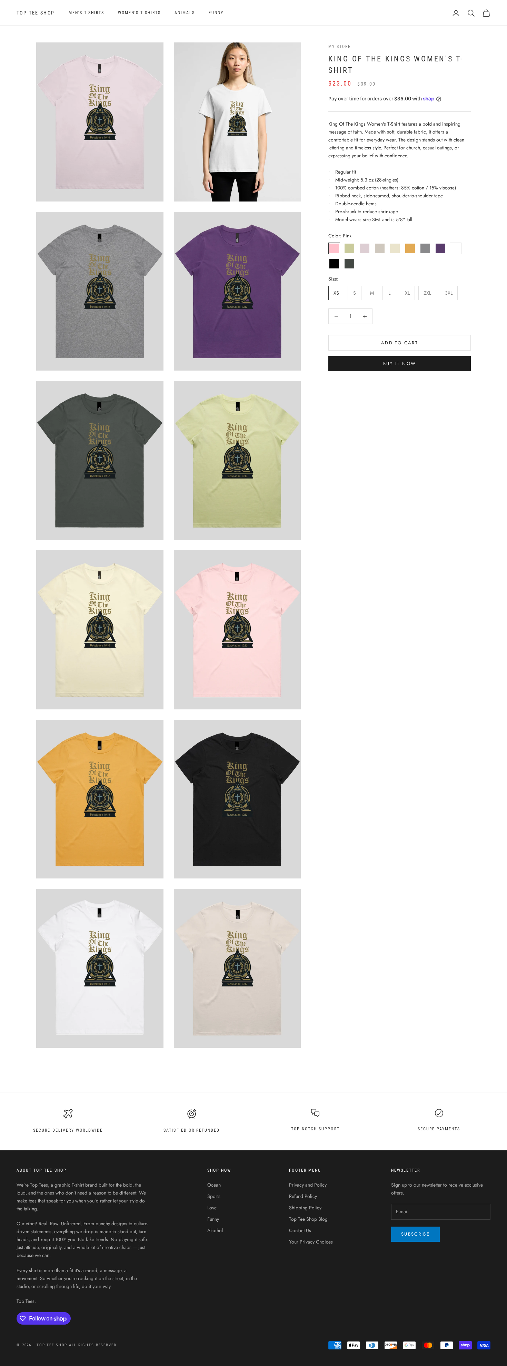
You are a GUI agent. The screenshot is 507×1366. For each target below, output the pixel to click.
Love (212, 1207)
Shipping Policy (305, 1207)
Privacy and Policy (308, 1184)
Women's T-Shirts (139, 12)
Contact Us (300, 1230)
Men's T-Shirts (87, 12)
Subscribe (415, 1234)
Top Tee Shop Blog (308, 1219)
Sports (213, 1196)
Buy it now (399, 364)
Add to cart (399, 343)
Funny (216, 12)
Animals (185, 12)
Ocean (214, 1184)
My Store (339, 46)
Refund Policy (303, 1196)
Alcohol (215, 1230)
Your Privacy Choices (311, 1241)
